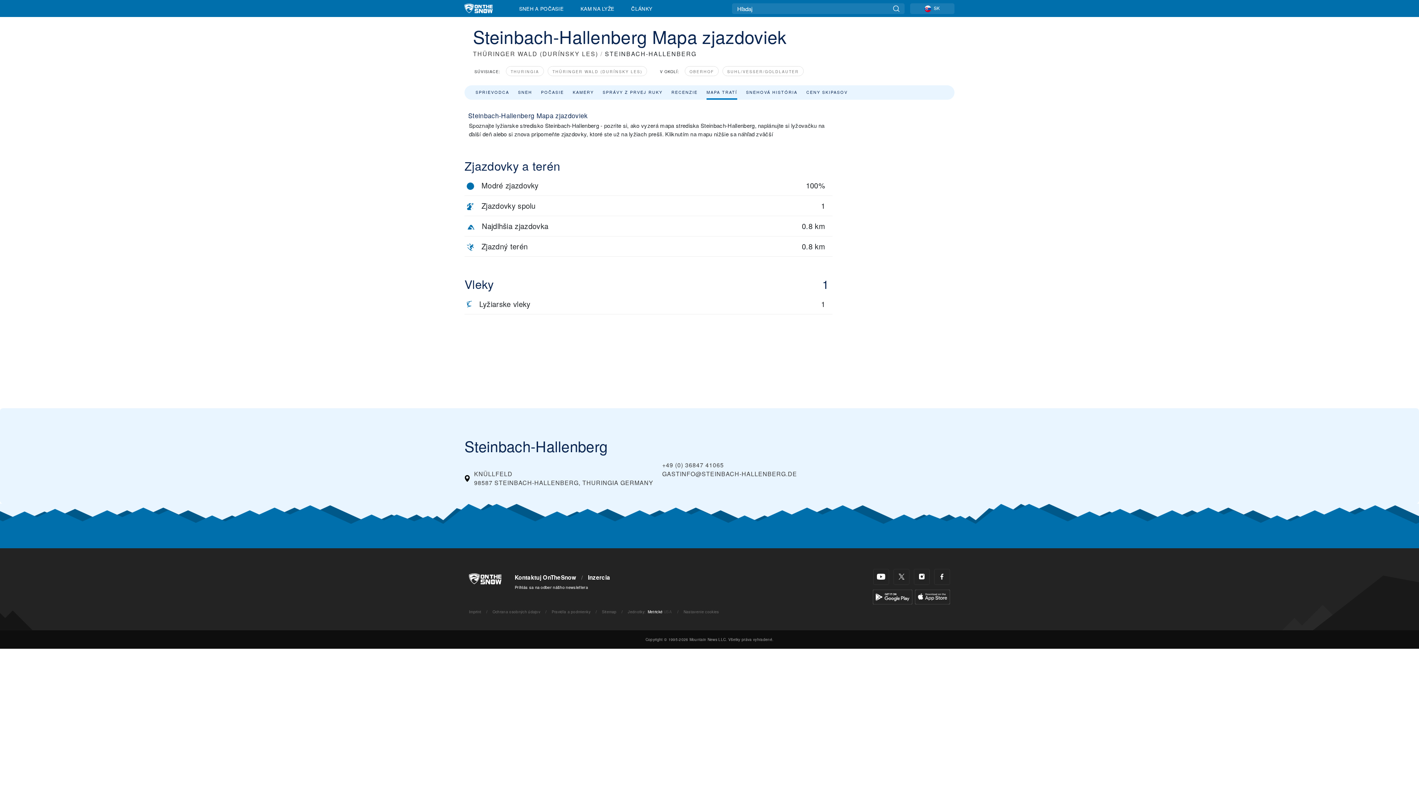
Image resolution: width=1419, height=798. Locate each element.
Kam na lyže (598, 8)
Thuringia (525, 71)
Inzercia (599, 577)
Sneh (525, 92)
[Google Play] (892, 596)
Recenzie (684, 92)
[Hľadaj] (896, 8)
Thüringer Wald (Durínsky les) (597, 71)
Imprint (475, 611)
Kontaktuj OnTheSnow (545, 577)
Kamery (583, 92)
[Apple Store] (932, 596)
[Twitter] (901, 577)
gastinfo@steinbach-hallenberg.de (729, 474)
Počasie (552, 92)
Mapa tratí (722, 92)
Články (641, 8)
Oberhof (702, 71)
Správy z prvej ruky (633, 92)
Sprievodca (492, 92)
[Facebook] (942, 577)
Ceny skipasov (827, 92)
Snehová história (771, 92)
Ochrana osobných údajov (516, 611)
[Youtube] (881, 577)
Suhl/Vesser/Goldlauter (763, 71)
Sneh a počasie (541, 8)
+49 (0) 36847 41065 (693, 465)
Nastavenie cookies (701, 611)
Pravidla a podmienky (571, 611)
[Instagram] (922, 577)
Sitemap (609, 611)
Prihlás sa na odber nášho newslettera (551, 587)
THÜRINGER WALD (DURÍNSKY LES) (535, 54)
